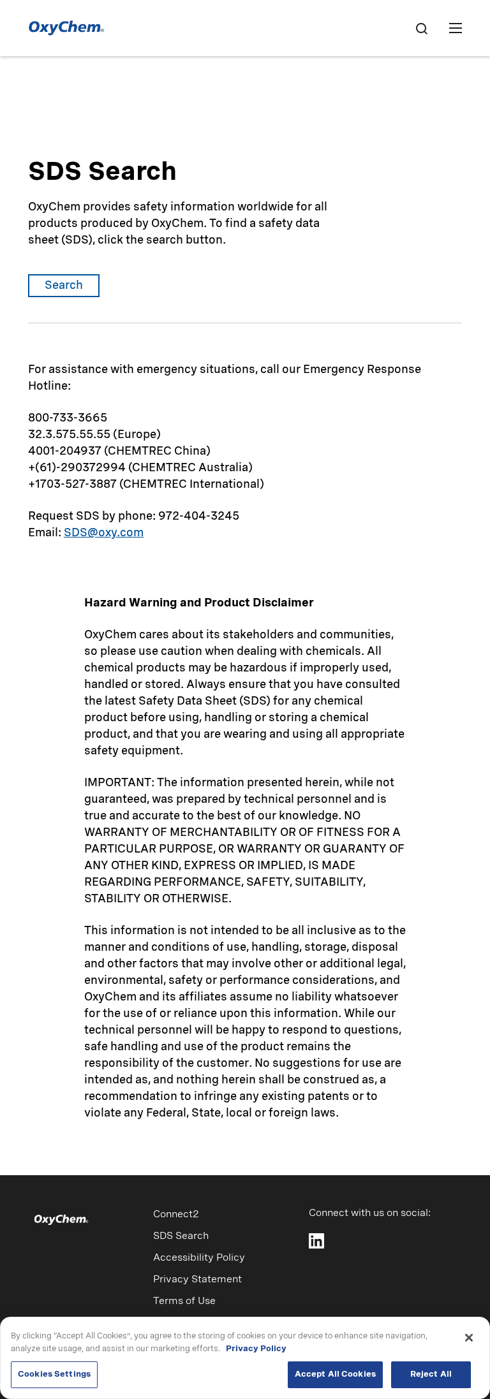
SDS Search (181, 1236)
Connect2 (176, 1215)
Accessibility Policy (199, 1258)
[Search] (421, 28)
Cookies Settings (54, 1374)
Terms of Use (184, 1301)
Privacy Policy (256, 1349)
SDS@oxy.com (104, 533)
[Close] (469, 1338)
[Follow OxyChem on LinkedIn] (316, 1241)
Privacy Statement (197, 1280)
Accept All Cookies (335, 1374)
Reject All (431, 1374)
